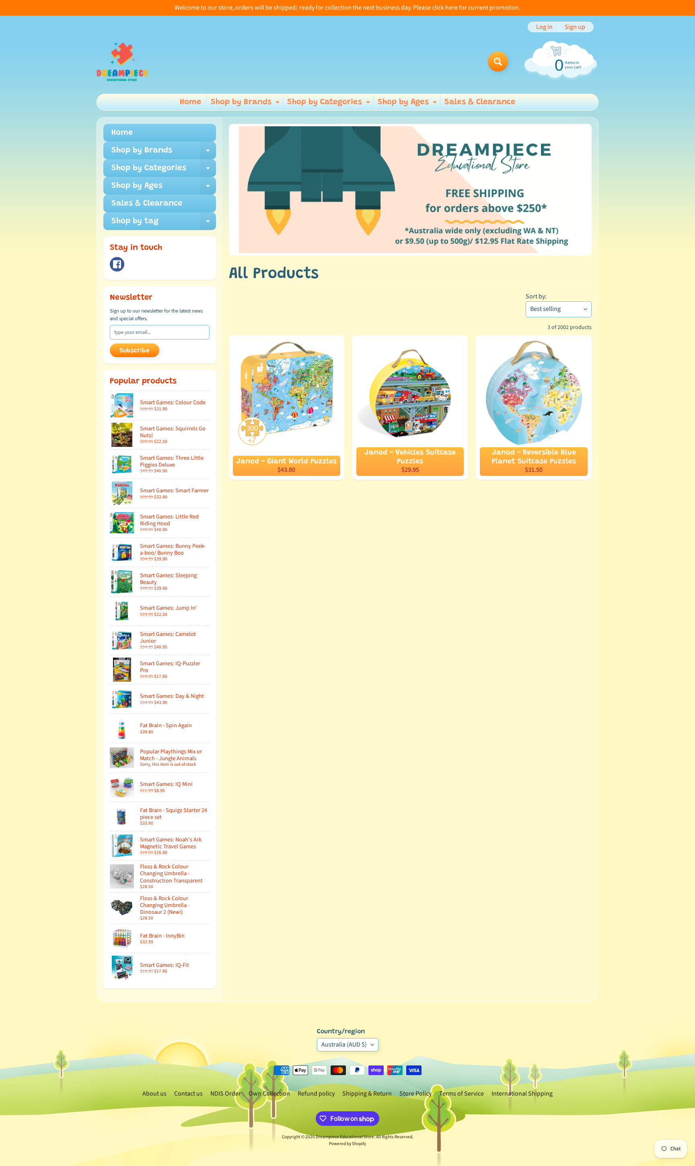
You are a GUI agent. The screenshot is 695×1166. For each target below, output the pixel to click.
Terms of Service (461, 1093)
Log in (544, 27)
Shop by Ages (408, 104)
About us (154, 1093)
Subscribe (134, 351)
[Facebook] (117, 264)
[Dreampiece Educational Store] (122, 61)
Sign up (575, 27)
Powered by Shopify (347, 1144)
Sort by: (536, 296)
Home (190, 102)
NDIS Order (225, 1093)
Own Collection (269, 1093)
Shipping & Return (367, 1093)
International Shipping (522, 1093)
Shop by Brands (246, 104)
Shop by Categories (329, 104)
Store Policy (415, 1093)
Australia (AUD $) (344, 1044)
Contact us (188, 1093)
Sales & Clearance (479, 102)
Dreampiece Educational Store (345, 1137)
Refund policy (316, 1093)
